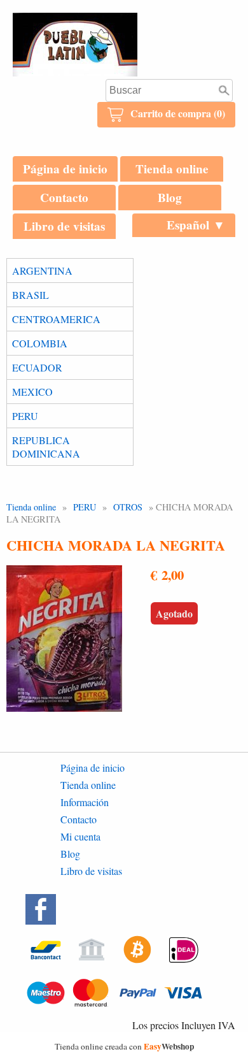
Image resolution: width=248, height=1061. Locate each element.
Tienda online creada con (124, 1046)
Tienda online (172, 169)
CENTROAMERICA (56, 319)
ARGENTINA (42, 270)
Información (84, 802)
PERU (25, 415)
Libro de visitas (64, 226)
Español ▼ (196, 225)
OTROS (127, 507)
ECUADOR (37, 367)
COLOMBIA (39, 343)
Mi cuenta (80, 836)
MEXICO (32, 391)
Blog (170, 197)
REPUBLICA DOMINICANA (46, 446)
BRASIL (30, 294)
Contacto (64, 197)
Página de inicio (65, 169)
